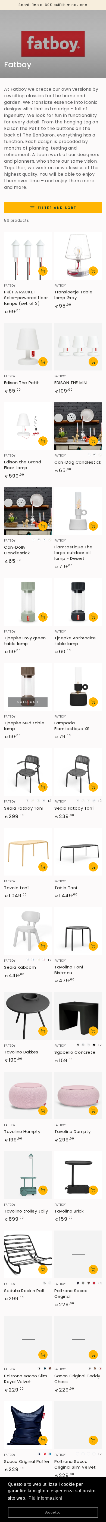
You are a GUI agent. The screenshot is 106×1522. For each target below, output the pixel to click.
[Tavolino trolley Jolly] (28, 1175)
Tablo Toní (65, 888)
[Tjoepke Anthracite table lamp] (78, 602)
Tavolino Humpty (22, 1131)
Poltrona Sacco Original (71, 1293)
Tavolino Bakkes (21, 1052)
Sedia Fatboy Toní (23, 808)
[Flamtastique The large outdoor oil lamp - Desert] (78, 511)
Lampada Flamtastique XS (72, 725)
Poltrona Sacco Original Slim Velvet (75, 1464)
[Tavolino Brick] (78, 1175)
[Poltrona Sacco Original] (78, 1254)
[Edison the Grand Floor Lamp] (28, 426)
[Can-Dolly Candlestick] (28, 511)
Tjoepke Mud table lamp (24, 725)
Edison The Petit (21, 382)
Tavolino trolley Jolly (26, 1211)
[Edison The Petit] (28, 346)
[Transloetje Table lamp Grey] (78, 256)
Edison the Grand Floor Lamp (22, 464)
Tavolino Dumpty (72, 1131)
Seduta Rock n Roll (24, 1290)
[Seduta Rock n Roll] (28, 1254)
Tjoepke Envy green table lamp (25, 640)
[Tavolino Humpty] (28, 1095)
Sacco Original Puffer (27, 1461)
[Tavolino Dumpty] (78, 1095)
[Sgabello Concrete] (78, 1016)
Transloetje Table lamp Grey (73, 294)
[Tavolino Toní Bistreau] (78, 931)
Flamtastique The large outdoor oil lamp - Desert (73, 552)
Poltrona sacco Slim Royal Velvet (25, 1378)
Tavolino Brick (68, 1211)
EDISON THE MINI (71, 382)
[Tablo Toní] (78, 852)
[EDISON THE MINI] (78, 346)
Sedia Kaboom (20, 967)
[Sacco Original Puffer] (28, 1425)
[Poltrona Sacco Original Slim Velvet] (78, 1425)
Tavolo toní (16, 888)
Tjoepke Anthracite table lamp (75, 640)
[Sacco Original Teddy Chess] (78, 1339)
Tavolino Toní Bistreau (68, 970)
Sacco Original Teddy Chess (77, 1378)
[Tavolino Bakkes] (28, 1016)
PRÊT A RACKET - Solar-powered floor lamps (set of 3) (26, 297)
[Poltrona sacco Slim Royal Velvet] (28, 1339)
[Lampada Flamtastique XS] (78, 687)
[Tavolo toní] (28, 852)
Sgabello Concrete (74, 1052)
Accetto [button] (53, 1512)
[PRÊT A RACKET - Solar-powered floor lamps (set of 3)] (28, 256)
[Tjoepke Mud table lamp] (28, 687)
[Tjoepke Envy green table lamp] (28, 602)
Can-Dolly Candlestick (17, 550)
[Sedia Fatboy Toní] (28, 772)
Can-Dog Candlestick (77, 462)
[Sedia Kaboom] (28, 931)
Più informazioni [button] (46, 1498)
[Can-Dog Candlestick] (78, 426)
